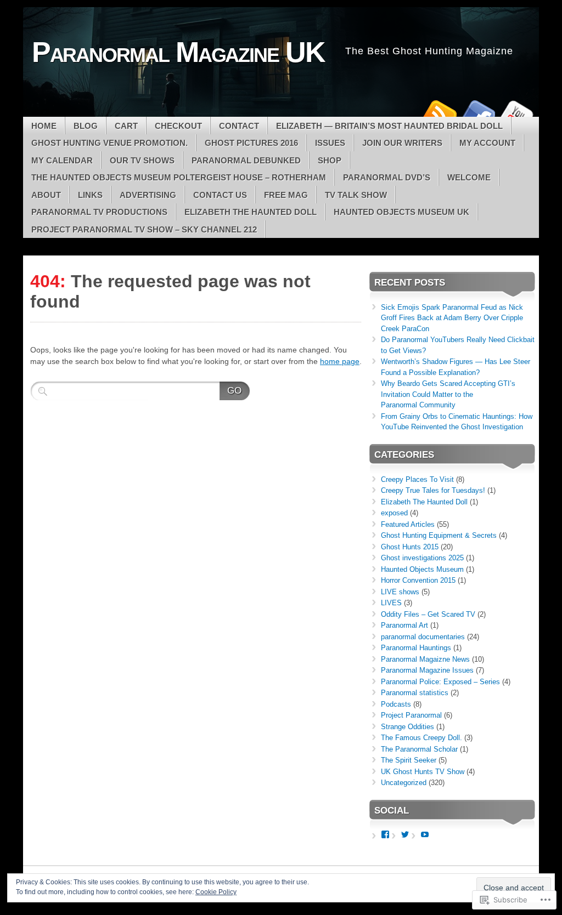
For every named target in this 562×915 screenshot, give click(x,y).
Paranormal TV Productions (99, 212)
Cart (126, 125)
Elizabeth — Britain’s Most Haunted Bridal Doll (389, 125)
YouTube (515, 112)
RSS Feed (439, 112)
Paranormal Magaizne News (425, 659)
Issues (330, 142)
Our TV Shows (142, 160)
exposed (394, 513)
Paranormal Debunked (246, 160)
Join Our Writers (402, 142)
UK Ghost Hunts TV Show (422, 772)
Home (44, 125)
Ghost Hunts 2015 (410, 547)
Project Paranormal (411, 715)
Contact (239, 125)
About (46, 195)
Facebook (477, 112)
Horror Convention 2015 (418, 580)
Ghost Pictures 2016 (251, 142)
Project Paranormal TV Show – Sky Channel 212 (144, 229)
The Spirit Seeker (408, 760)
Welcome (469, 177)
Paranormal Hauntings (416, 648)
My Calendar (62, 160)
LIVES (391, 603)
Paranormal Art (404, 625)
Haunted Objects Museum (422, 569)
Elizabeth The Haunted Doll (250, 212)
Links (90, 195)
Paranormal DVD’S (386, 177)
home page (339, 361)
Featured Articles (408, 524)
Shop (329, 160)
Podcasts (396, 704)
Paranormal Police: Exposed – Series (440, 682)
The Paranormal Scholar (419, 749)
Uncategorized (403, 782)
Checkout (178, 125)
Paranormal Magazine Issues (427, 670)
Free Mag (286, 195)
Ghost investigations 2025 (422, 558)
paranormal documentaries (423, 637)
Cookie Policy (216, 892)
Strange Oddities (407, 727)
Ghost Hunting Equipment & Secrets (439, 535)
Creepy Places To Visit (417, 479)
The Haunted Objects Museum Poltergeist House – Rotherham (178, 177)
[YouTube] (424, 834)
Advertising (148, 195)
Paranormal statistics (414, 693)
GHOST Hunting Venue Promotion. (109, 142)
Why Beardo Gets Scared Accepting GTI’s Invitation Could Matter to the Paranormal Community (448, 394)
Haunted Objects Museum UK (401, 212)
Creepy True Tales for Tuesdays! (433, 490)
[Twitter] (405, 834)
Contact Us (220, 195)
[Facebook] (385, 834)
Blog (86, 125)
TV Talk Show (356, 195)
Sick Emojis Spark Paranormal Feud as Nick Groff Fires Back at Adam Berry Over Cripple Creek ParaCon (452, 318)
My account (487, 142)
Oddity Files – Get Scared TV (428, 614)
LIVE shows (400, 592)
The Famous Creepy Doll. (421, 738)
